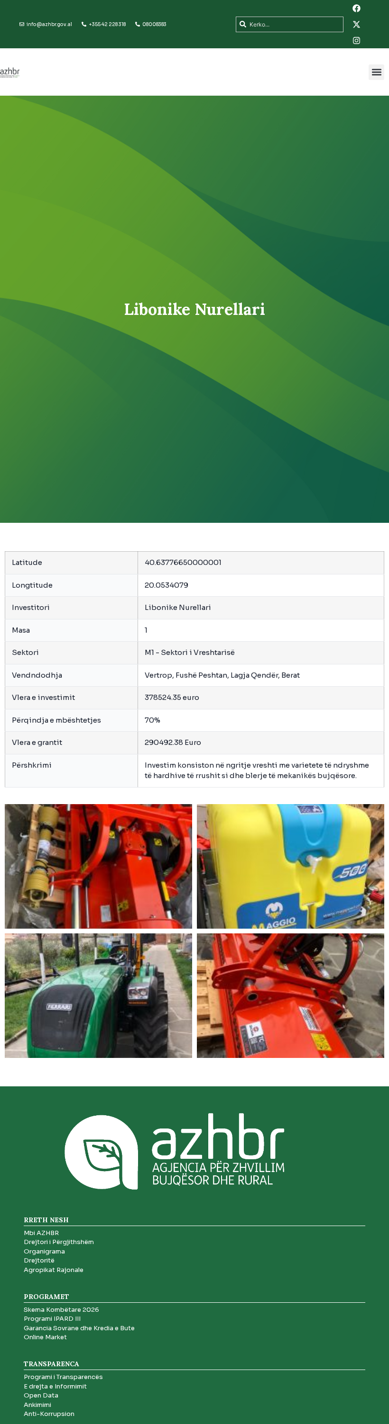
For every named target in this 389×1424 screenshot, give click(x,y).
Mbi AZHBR (41, 1233)
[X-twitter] (357, 24)
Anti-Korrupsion (49, 1414)
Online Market (45, 1337)
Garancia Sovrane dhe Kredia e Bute (79, 1328)
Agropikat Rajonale (53, 1270)
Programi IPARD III (52, 1319)
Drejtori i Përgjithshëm (59, 1242)
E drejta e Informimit (55, 1386)
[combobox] (290, 24)
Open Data (41, 1395)
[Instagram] (357, 40)
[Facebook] (357, 8)
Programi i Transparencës (63, 1377)
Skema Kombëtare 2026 (61, 1310)
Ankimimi (37, 1405)
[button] (376, 72)
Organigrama (44, 1251)
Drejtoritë (39, 1260)
